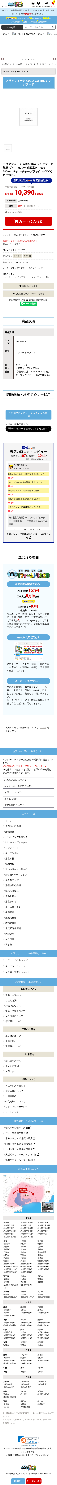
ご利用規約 (10, 1096)
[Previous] (2, 59)
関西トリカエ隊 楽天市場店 (19, 1144)
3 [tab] (29, 60)
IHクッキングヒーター (16, 842)
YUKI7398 (18, 465)
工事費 (8, 944)
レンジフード (9, 71)
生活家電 (9, 912)
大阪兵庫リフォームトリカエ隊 (21, 1154)
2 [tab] (26, 60)
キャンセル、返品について (17, 786)
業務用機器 (10, 917)
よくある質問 (11, 799)
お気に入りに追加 (29, 286)
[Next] (54, 59)
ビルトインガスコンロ (16, 837)
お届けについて (12, 792)
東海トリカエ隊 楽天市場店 (19, 1138)
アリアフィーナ (24, 277)
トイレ (8, 821)
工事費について (13, 1046)
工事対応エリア (13, 1036)
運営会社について (13, 805)
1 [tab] (23, 60)
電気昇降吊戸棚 (13, 928)
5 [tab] (34, 60)
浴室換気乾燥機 (13, 885)
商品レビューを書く (11, 244)
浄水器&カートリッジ (16, 874)
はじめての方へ (13, 1061)
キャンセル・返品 (14, 212)
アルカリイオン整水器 (16, 869)
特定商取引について (15, 1101)
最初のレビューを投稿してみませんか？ (28, 428)
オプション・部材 (42, 277)
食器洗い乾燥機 (13, 826)
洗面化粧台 (10, 896)
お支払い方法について (15, 780)
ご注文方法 (10, 1000)
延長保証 (9, 939)
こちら (43, 727)
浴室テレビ (10, 901)
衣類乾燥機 (10, 923)
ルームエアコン (13, 907)
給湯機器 (9, 831)
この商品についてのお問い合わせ (29, 294)
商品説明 (17, 1481)
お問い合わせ (12, 1071)
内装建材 (9, 934)
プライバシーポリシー (16, 1107)
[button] (28, 1441)
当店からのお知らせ (15, 1086)
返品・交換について (15, 1011)
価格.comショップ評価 (16, 1128)
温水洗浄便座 (12, 891)
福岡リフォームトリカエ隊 (19, 1160)
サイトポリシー (13, 1112)
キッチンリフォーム (15, 966)
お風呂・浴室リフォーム (17, 972)
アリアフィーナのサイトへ (28, 268)
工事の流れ (10, 1041)
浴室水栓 (9, 858)
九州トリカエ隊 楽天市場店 (19, 1149)
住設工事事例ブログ (15, 1133)
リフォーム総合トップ (16, 960)
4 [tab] (32, 60)
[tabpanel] (28, 45)
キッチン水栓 (12, 853)
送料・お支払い (13, 995)
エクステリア (12, 880)
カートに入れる (30, 221)
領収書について (13, 1021)
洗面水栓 (9, 864)
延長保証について (14, 1016)
